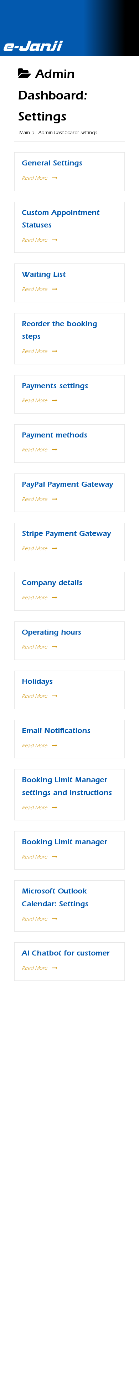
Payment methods (54, 436)
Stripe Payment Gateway (66, 534)
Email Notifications (56, 732)
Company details (52, 584)
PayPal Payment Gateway (67, 485)
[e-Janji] (33, 43)
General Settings (52, 164)
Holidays (37, 682)
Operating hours (51, 633)
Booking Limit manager (64, 843)
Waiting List (44, 275)
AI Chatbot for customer (65, 954)
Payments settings (55, 387)
